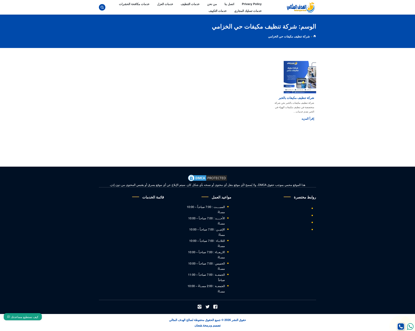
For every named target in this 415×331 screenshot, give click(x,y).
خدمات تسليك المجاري (248, 11)
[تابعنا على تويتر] (207, 307)
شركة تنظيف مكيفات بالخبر (296, 97)
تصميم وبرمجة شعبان (208, 325)
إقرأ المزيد (308, 118)
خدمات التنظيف (190, 4)
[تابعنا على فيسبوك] (215, 307)
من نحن (212, 4)
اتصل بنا (229, 4)
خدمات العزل (165, 4)
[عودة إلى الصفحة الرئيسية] (314, 36)
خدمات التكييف (218, 11)
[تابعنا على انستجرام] (199, 307)
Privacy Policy (252, 4)
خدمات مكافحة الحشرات (134, 4)
